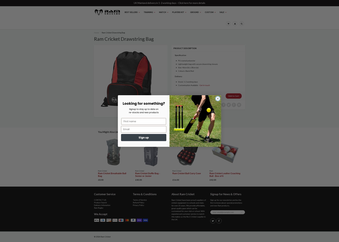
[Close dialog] (217, 98)
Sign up (144, 137)
